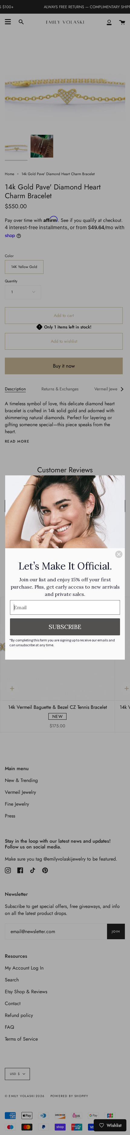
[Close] (118, 554)
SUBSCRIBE (65, 626)
